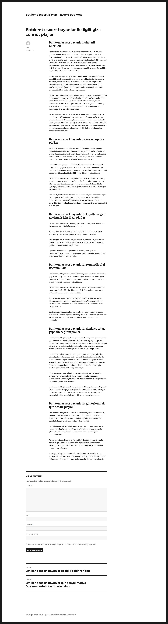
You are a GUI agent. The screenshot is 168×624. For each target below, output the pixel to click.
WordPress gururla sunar (68, 615)
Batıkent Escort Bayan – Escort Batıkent (54, 14)
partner (28, 47)
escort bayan (30, 615)
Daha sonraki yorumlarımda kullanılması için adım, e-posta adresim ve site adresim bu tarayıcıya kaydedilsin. (62, 544)
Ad (27, 515)
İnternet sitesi (32, 534)
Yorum (29, 486)
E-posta (29, 525)
